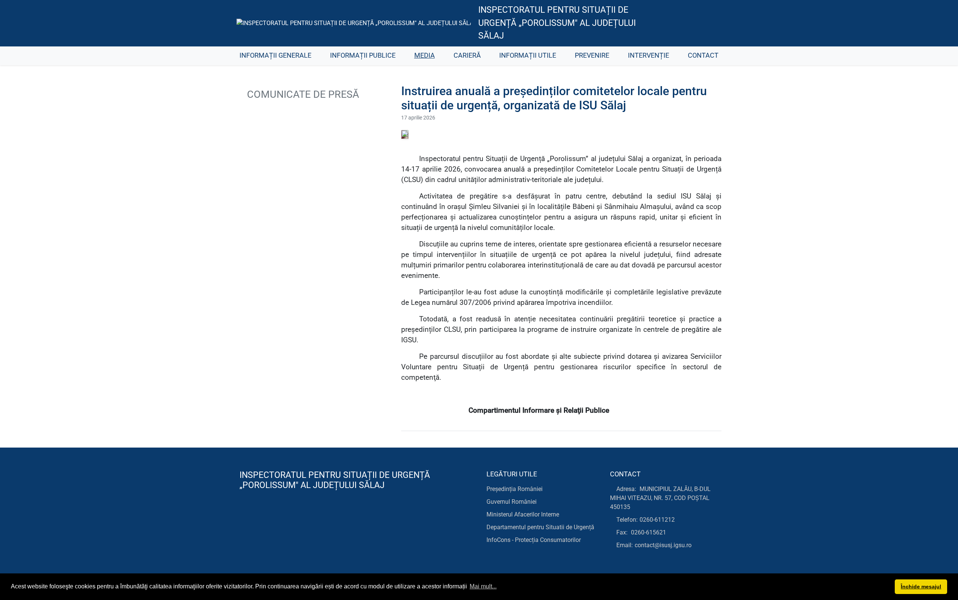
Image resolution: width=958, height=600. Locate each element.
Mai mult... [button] (483, 586)
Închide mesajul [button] (921, 587)
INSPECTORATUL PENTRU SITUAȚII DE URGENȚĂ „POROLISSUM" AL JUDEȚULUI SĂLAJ (557, 23)
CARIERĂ (467, 55)
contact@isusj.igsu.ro (663, 545)
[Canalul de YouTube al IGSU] (692, 23)
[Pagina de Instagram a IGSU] (709, 23)
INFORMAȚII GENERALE (275, 55)
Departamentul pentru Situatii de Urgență (540, 527)
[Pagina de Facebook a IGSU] (658, 23)
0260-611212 (657, 519)
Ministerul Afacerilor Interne (522, 514)
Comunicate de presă (301, 94)
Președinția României (514, 489)
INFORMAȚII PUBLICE (363, 55)
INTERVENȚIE (648, 55)
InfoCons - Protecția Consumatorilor (533, 539)
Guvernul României (511, 501)
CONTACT (703, 55)
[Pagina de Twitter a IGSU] (675, 23)
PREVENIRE (592, 55)
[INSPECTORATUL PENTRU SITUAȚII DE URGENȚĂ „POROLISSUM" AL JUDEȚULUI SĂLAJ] (354, 23)
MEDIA (424, 55)
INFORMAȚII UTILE (527, 55)
